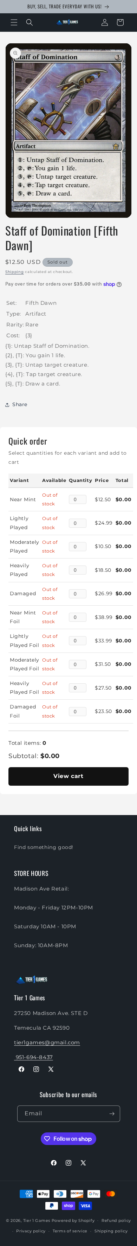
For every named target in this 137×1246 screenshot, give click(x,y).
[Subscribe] (112, 1113)
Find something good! (43, 847)
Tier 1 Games (36, 1220)
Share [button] (19, 404)
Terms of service (70, 1231)
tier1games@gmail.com (47, 1042)
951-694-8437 (33, 1057)
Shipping (14, 271)
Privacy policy (31, 1231)
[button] (14, 22)
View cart (68, 776)
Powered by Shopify (73, 1220)
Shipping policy (111, 1231)
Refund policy (116, 1220)
